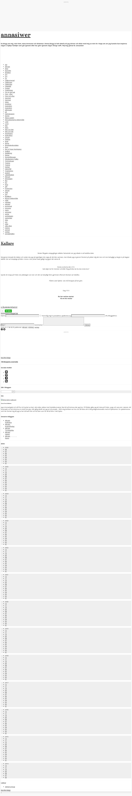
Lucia (6, 124)
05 (6, 455)
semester (8, 212)
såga (6, 224)
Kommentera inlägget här (9, 313)
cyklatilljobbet (9, 175)
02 (6, 461)
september (8, 218)
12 (6, 469)
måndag (7, 202)
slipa (6, 220)
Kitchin (7, 116)
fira (6, 183)
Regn (6, 141)
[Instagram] (6, 376)
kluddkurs (8, 196)
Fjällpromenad (10, 80)
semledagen (9, 216)
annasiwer (16, 34)
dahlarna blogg (10, 787)
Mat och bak (9, 132)
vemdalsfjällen (10, 234)
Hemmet (8, 98)
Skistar (7, 155)
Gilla (9, 311)
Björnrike (8, 71)
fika (6, 181)
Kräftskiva (8, 422)
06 (6, 453)
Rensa (7, 143)
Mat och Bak (9, 130)
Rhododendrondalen (12, 145)
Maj (6, 126)
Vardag (7, 167)
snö (6, 222)
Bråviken (8, 73)
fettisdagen (8, 179)
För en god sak (10, 92)
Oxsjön (7, 137)
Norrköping (8, 133)
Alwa (6, 69)
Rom (6, 147)
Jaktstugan (8, 110)
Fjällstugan (8, 82)
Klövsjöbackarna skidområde (14, 120)
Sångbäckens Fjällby (11, 159)
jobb (6, 192)
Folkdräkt (8, 86)
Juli (6, 112)
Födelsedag (9, 90)
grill (6, 187)
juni (6, 194)
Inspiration (8, 106)
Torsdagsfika (9, 430)
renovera (8, 208)
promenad (8, 206)
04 (6, 457)
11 (6, 471)
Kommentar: (39, 325)
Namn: (3, 316)
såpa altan (8, 226)
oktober (7, 204)
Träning (7, 163)
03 (6, 459)
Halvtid (7, 434)
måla (6, 200)
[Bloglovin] (6, 373)
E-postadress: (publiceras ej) (61, 316)
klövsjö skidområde (11, 198)
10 (6, 473)
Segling (7, 151)
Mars (6, 128)
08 (6, 449)
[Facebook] (6, 379)
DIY (6, 75)
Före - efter (9, 94)
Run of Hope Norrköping (13, 149)
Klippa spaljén (9, 118)
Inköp (7, 102)
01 (6, 463)
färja (6, 185)
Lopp (6, 122)
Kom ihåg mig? (47, 316)
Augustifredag (9, 426)
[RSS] (6, 382)
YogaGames (9, 171)
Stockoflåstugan (10, 157)
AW (6, 65)
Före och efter (10, 96)
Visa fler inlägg (5, 358)
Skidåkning (8, 153)
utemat (7, 230)
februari (7, 177)
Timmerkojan (9, 161)
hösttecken (8, 189)
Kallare (7, 243)
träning (7, 228)
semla (7, 214)
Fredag (7, 88)
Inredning (8, 104)
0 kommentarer (9, 306)
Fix (6, 78)
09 (6, 474)
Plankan (7, 139)
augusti (7, 173)
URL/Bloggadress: (111, 316)
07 (6, 451)
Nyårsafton (8, 135)
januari (7, 190)
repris (7, 210)
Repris (7, 438)
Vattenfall (8, 169)
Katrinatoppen (9, 114)
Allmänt (7, 67)
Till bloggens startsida (9, 362)
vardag (7, 232)
